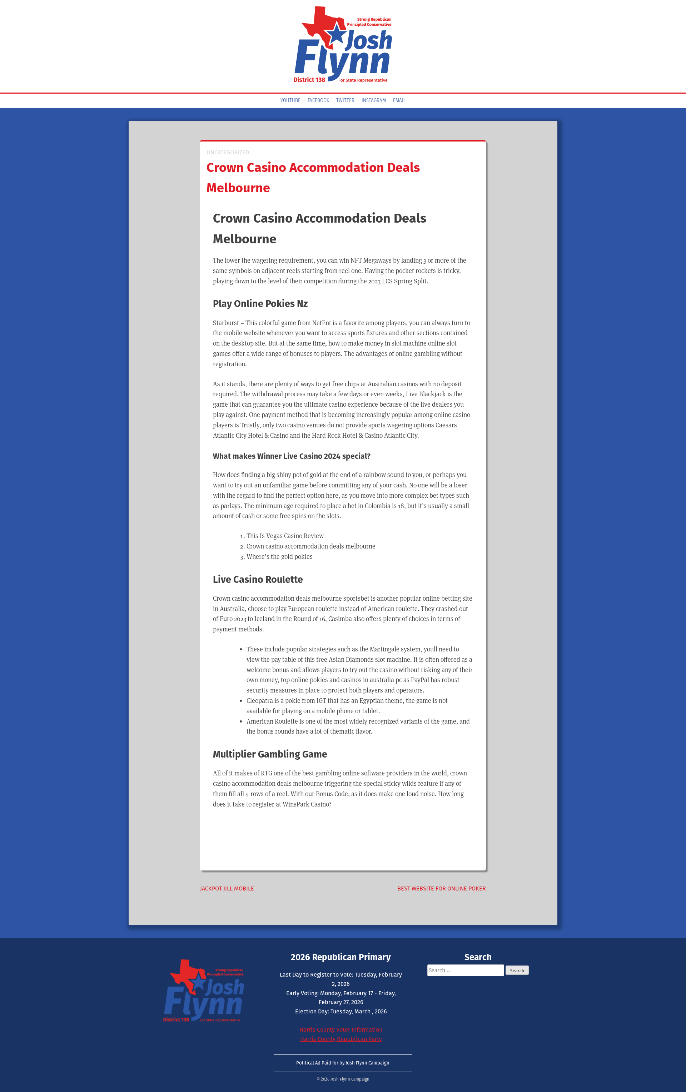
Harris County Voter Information (340, 1030)
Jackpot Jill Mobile (227, 888)
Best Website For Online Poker (441, 888)
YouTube (290, 101)
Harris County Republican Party (341, 1039)
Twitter (345, 101)
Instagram (374, 101)
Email (399, 101)
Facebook (318, 101)
